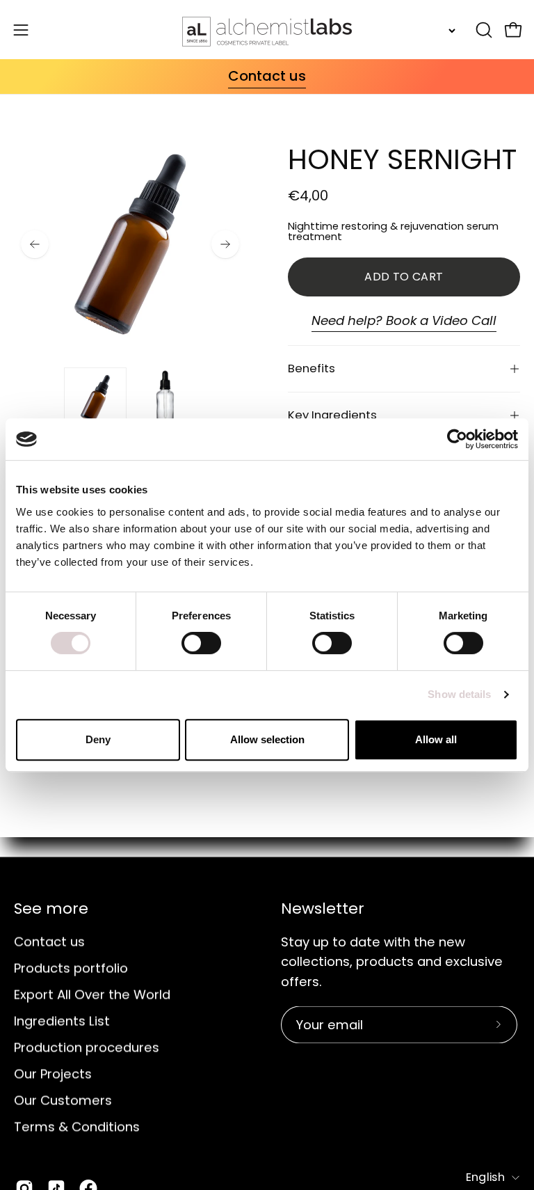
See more (51, 909)
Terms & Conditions (77, 1126)
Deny (98, 739)
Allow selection (267, 739)
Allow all (436, 739)
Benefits (311, 368)
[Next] (225, 244)
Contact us (49, 941)
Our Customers (63, 1100)
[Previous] (35, 244)
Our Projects (53, 1073)
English (485, 1176)
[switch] (201, 643)
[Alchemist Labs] (267, 29)
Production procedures (86, 1047)
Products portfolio (71, 967)
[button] (482, 30)
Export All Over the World (92, 994)
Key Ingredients (332, 415)
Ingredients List (62, 1020)
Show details (459, 694)
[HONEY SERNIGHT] (95, 398)
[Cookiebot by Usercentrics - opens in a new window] (457, 439)
